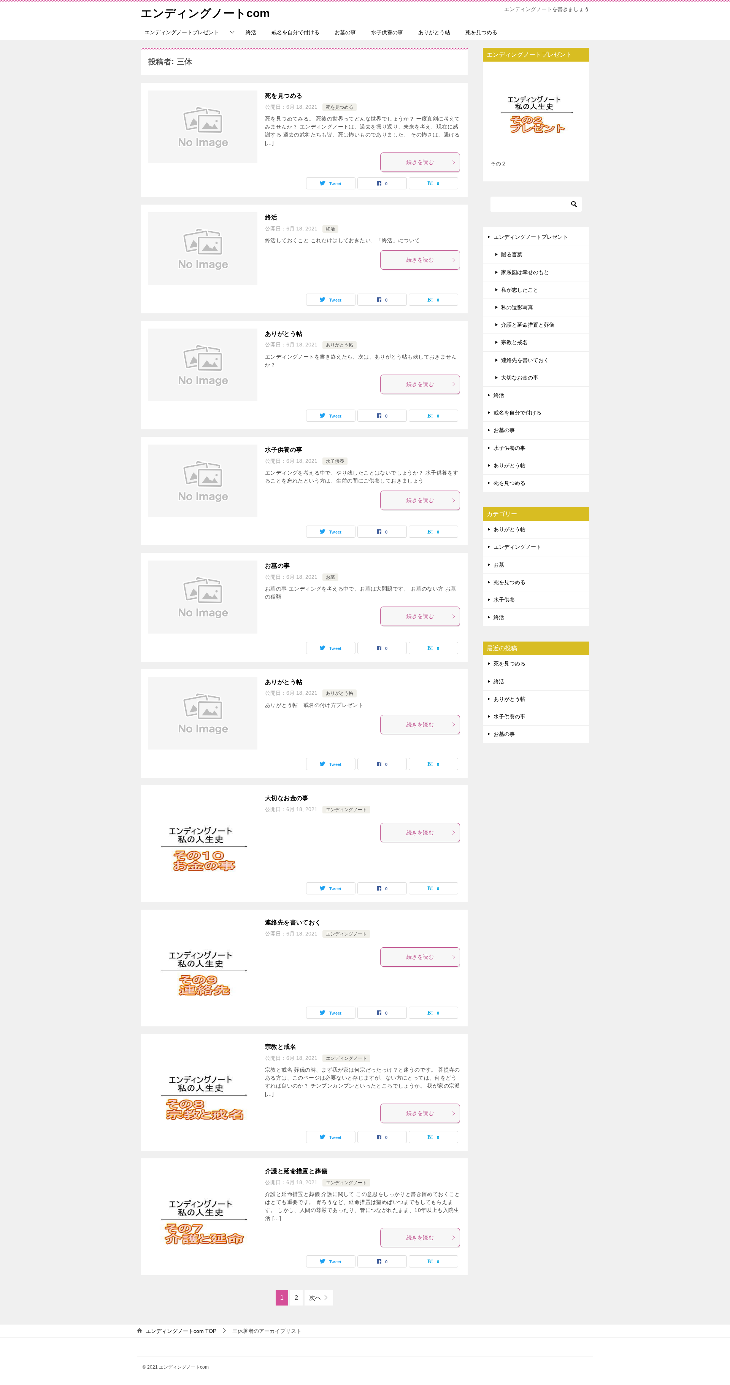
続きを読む (420, 162)
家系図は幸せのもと (525, 272)
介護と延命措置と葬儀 (296, 1171)
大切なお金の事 (287, 798)
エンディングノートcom (205, 13)
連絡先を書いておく (293, 922)
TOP (181, 1331)
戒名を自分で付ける (295, 32)
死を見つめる (481, 32)
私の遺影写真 (517, 307)
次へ (315, 1297)
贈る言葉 (511, 254)
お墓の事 (345, 32)
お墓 (330, 577)
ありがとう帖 (434, 32)
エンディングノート (346, 809)
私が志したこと (519, 290)
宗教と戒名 (280, 1047)
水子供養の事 (387, 32)
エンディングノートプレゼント (181, 32)
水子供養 (335, 461)
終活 (251, 32)
